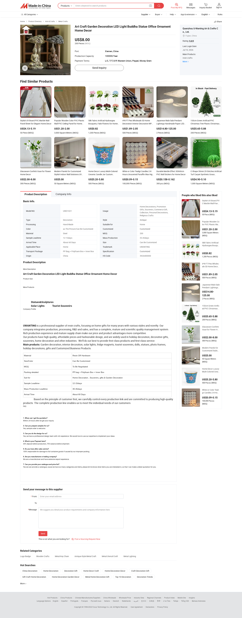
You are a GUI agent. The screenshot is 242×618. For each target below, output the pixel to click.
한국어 (143, 601)
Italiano (107, 601)
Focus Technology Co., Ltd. (102, 607)
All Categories (30, 14)
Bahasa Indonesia (198, 601)
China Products (66, 598)
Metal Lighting (130, 556)
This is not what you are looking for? (54, 539)
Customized (145, 229)
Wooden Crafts (42, 556)
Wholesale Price (125, 598)
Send (43, 533)
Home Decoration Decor (115, 570)
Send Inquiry (99, 67)
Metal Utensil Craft (110, 556)
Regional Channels (154, 598)
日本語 (151, 601)
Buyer (157, 14)
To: (36, 503)
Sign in (219, 7)
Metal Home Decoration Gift (97, 577)
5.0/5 (191, 41)
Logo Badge (25, 556)
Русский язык (96, 601)
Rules (220, 14)
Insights (192, 598)
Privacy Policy (162, 607)
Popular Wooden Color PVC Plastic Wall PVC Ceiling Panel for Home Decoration (211, 223)
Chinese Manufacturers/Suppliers (87, 598)
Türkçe (175, 601)
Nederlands (126, 601)
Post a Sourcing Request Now (86, 539)
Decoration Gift (70, 570)
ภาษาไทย (166, 601)
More (185, 61)
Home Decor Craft (91, 570)
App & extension (188, 14)
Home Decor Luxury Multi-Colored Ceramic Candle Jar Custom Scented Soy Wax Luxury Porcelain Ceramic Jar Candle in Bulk (210, 370)
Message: (32, 509)
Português (74, 601)
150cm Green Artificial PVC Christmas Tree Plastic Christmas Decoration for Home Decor (210, 307)
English (55, 601)
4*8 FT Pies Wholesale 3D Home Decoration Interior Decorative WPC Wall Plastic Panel (211, 265)
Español (64, 601)
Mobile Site (182, 598)
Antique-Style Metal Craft (85, 556)
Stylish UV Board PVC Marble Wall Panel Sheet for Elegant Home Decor (210, 202)
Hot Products (52, 598)
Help (172, 14)
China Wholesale (109, 598)
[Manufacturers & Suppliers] (35, 6)
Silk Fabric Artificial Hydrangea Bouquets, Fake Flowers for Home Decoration (211, 244)
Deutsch (116, 601)
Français (84, 601)
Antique (143, 220)
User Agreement (137, 607)
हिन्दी (158, 601)
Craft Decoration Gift (140, 570)
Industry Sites (139, 598)
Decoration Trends (145, 577)
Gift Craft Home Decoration (34, 577)
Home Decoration (50, 570)
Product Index (169, 598)
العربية (136, 601)
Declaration (150, 607)
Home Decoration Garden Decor (65, 577)
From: (34, 496)
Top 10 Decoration (123, 577)
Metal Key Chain (62, 556)
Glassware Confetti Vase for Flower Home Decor (210, 328)
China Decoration (29, 570)
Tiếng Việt (185, 601)
